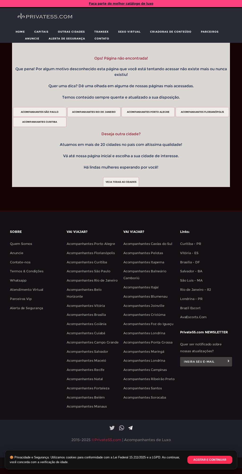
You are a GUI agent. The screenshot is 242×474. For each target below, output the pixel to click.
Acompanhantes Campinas (145, 370)
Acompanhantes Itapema (143, 262)
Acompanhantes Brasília (86, 315)
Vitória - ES (189, 253)
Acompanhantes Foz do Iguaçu (148, 324)
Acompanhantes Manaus (87, 406)
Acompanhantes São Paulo (88, 271)
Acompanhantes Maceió (86, 360)
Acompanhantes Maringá (143, 351)
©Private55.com (106, 440)
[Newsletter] (228, 361)
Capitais (41, 31)
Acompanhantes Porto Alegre (91, 244)
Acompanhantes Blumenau (145, 296)
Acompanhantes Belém (86, 397)
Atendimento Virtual (26, 289)
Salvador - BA (191, 271)
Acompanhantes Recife (85, 370)
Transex (101, 31)
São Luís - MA (191, 280)
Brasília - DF (189, 262)
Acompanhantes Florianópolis (91, 253)
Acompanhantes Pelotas (143, 253)
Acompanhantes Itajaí (141, 287)
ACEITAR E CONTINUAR (209, 459)
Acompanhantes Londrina (144, 333)
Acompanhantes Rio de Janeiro (92, 280)
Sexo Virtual (129, 31)
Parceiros (210, 31)
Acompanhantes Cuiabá (86, 333)
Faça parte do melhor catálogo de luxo (121, 3)
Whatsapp (18, 280)
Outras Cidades (71, 31)
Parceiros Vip (20, 299)
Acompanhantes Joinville (143, 306)
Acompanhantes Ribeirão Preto (148, 379)
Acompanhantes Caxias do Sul (147, 244)
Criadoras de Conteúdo (170, 31)
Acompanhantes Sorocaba (144, 397)
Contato (102, 38)
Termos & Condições (26, 271)
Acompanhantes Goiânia (86, 324)
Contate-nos (20, 262)
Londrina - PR (191, 299)
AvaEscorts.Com (193, 317)
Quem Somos (21, 244)
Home (20, 31)
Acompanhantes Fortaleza (88, 388)
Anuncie (32, 38)
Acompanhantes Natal (85, 379)
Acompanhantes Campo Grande (93, 342)
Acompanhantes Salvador (87, 351)
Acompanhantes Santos (142, 388)
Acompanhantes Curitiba (87, 262)
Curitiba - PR (190, 244)
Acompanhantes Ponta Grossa (148, 342)
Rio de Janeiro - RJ (195, 289)
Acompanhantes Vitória (86, 306)
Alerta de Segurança (67, 38)
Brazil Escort (190, 308)
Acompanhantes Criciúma (144, 315)
